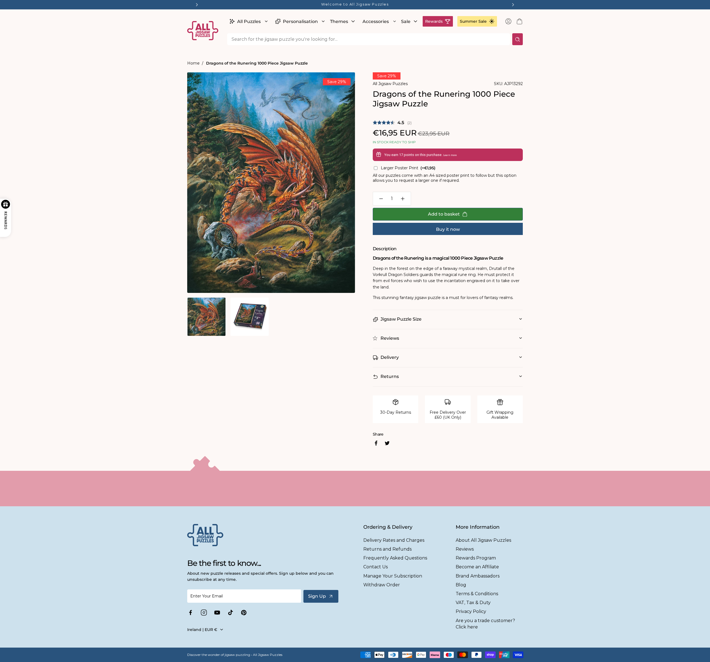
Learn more (450, 155)
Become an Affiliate (477, 566)
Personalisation (300, 21)
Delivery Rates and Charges (393, 540)
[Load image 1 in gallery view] (206, 316)
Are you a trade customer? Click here (485, 624)
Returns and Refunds (387, 549)
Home (193, 63)
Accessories (375, 21)
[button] (247, 21)
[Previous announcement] (197, 4)
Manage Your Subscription (392, 576)
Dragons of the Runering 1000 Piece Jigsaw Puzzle (257, 63)
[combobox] (368, 39)
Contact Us (375, 566)
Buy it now (448, 229)
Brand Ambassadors (477, 576)
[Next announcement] (513, 4)
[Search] (517, 39)
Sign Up (317, 596)
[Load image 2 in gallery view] (249, 316)
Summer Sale (473, 21)
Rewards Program (476, 558)
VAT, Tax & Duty (473, 602)
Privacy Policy (471, 611)
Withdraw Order (381, 584)
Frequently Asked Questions (395, 558)
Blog (461, 584)
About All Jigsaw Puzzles (483, 540)
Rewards (434, 21)
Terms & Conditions (477, 593)
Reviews (465, 549)
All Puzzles (249, 21)
